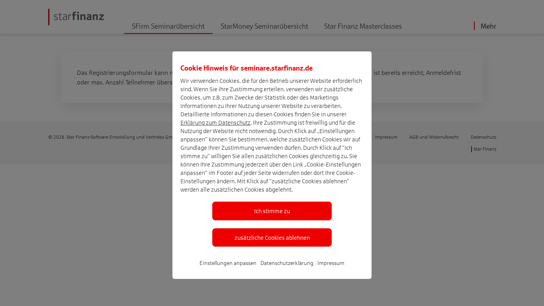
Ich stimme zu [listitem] (272, 210)
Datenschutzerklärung (286, 262)
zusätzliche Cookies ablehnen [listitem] (272, 237)
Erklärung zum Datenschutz (215, 122)
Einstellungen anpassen (228, 262)
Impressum (330, 262)
